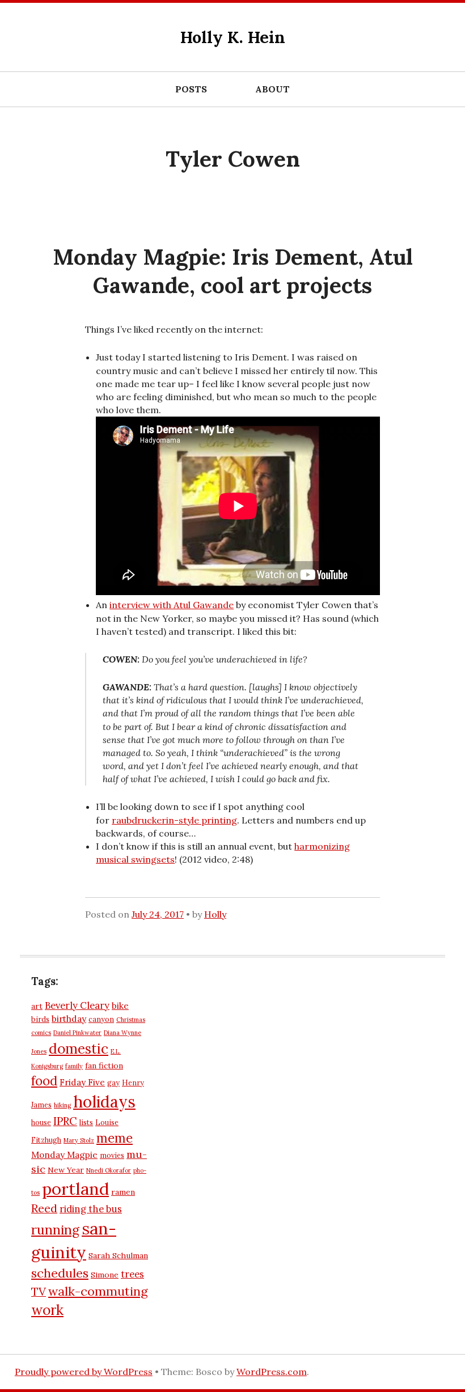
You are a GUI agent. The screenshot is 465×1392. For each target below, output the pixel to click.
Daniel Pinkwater (77, 1033)
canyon (101, 1019)
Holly (215, 914)
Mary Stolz (79, 1140)
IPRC (65, 1121)
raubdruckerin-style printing (174, 820)
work (47, 1310)
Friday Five (82, 1082)
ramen (123, 1192)
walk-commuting (97, 1291)
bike (120, 1005)
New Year (66, 1170)
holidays (104, 1101)
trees (132, 1274)
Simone (105, 1275)
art (37, 1006)
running (55, 1229)
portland (75, 1188)
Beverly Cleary (77, 1005)
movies (112, 1155)
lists (86, 1122)
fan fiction (104, 1065)
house (41, 1122)
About (272, 89)
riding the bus (91, 1209)
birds (40, 1019)
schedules (59, 1273)
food (44, 1081)
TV (38, 1291)
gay (113, 1082)
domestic (78, 1048)
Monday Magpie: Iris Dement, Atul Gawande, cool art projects (233, 271)
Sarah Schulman (118, 1255)
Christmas (130, 1020)
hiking (62, 1105)
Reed (44, 1208)
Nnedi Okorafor (108, 1170)
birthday (69, 1018)
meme (114, 1138)
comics (41, 1033)
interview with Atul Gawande (171, 604)
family (74, 1066)
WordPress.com (271, 1371)
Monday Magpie (64, 1154)
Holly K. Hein (232, 37)
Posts (191, 89)
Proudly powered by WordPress (84, 1371)
